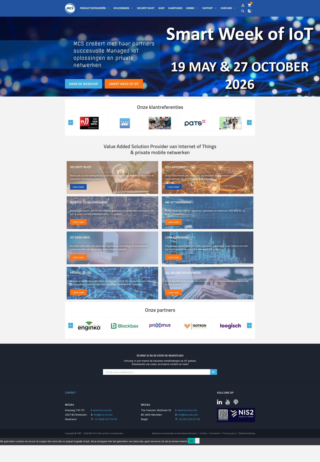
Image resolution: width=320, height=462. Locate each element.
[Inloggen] (243, 5)
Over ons (226, 8)
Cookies (203, 433)
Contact (70, 393)
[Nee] (197, 441)
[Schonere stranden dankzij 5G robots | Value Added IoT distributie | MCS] (89, 123)
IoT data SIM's (80, 237)
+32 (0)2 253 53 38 (189, 419)
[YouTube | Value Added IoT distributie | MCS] (227, 401)
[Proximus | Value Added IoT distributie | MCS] (160, 326)
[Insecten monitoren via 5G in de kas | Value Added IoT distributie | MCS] (160, 123)
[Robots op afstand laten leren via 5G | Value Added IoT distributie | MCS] (195, 123)
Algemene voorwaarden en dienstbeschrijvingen (174, 433)
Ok (191, 440)
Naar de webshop (83, 83)
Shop (161, 8)
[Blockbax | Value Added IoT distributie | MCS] (125, 326)
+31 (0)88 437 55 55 (105, 419)
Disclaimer (215, 433)
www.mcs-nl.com (102, 410)
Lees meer (78, 186)
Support (207, 8)
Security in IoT (145, 8)
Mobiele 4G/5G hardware (88, 202)
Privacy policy (229, 433)
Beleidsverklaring (247, 433)
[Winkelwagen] (250, 5)
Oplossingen (121, 8)
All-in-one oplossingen (183, 272)
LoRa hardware (177, 237)
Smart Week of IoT (124, 83)
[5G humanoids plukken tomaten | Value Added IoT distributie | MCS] (125, 123)
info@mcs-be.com (188, 414)
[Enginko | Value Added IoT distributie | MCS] (89, 326)
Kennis (190, 8)
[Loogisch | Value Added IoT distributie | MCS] (230, 326)
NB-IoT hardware (178, 202)
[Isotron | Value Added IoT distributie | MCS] (195, 326)
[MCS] (70, 8)
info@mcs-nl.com (103, 414)
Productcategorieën (93, 8)
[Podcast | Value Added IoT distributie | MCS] (235, 401)
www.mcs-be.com (187, 410)
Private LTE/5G (80, 272)
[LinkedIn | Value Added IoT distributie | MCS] (219, 401)
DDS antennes (175, 167)
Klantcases (175, 8)
